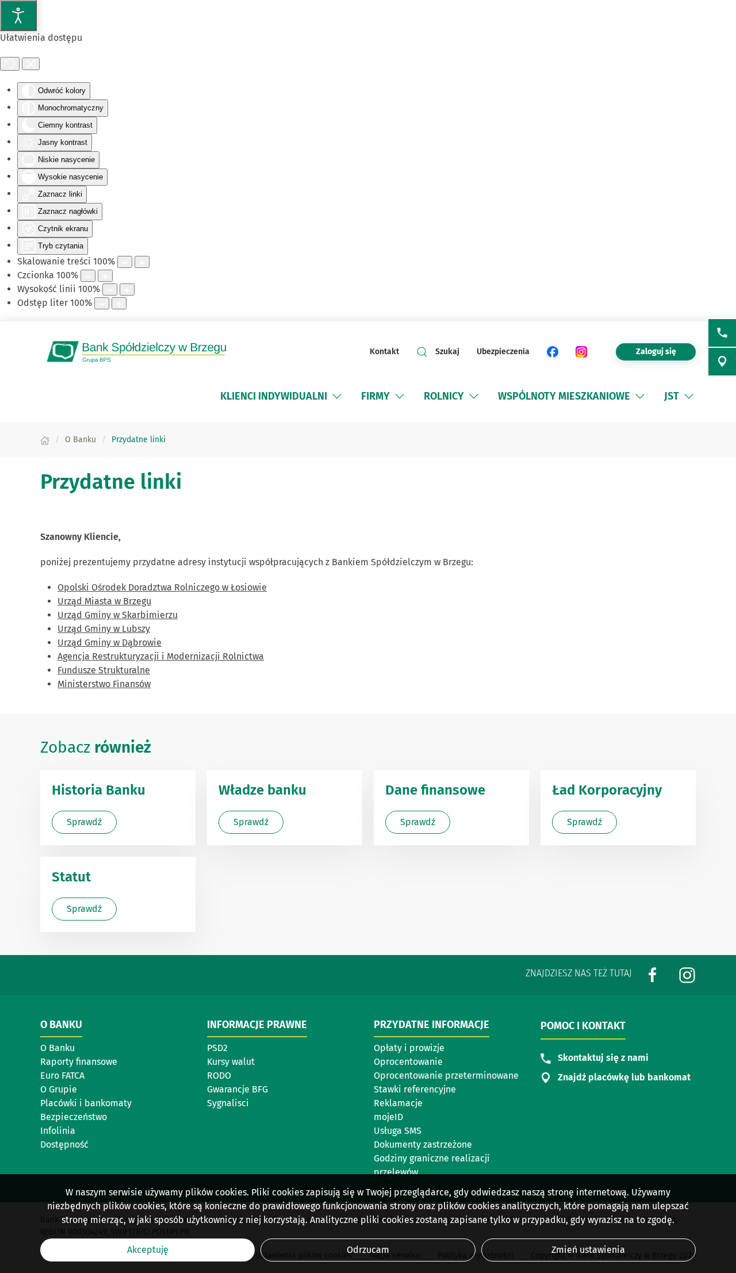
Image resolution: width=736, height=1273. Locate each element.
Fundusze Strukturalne (103, 670)
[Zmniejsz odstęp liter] (101, 303)
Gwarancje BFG (237, 1089)
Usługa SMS (397, 1130)
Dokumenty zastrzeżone (423, 1144)
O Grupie (58, 1089)
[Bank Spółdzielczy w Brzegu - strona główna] (143, 351)
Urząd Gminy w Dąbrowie (109, 642)
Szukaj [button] (447, 351)
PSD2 (217, 1047)
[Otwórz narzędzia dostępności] (18, 15)
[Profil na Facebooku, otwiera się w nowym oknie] (652, 974)
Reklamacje (398, 1103)
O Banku (57, 1047)
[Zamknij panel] (31, 63)
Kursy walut (231, 1061)
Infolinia (57, 1130)
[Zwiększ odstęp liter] (119, 303)
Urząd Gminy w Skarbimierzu (117, 614)
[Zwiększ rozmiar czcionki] (105, 276)
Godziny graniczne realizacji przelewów (432, 1165)
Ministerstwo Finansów (104, 683)
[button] (337, 396)
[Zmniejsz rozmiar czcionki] (87, 276)
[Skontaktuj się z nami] (722, 333)
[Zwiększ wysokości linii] (127, 289)
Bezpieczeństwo (73, 1116)
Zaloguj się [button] (656, 351)
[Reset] (10, 64)
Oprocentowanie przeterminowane (446, 1075)
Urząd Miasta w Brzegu (104, 601)
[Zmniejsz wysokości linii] (109, 289)
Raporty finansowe (78, 1061)
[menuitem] (282, 396)
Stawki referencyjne (415, 1089)
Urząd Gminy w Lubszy (103, 628)
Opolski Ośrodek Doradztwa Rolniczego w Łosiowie (162, 587)
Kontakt (384, 351)
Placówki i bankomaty (86, 1103)
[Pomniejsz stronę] (124, 262)
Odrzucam (368, 1249)
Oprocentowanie (408, 1061)
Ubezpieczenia (503, 351)
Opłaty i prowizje (409, 1047)
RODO (219, 1075)
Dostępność (64, 1144)
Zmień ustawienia (588, 1249)
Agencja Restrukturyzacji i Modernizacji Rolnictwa (160, 656)
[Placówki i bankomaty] (722, 361)
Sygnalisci (228, 1103)
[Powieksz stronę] (142, 262)
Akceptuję (147, 1249)
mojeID (388, 1116)
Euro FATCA (62, 1075)
